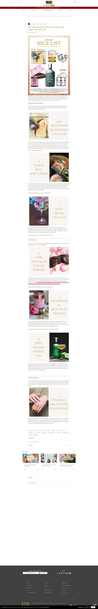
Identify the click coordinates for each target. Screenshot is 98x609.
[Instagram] (44, 5)
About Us (46, 582)
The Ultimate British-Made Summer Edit (30, 465)
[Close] (96, 607)
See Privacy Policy (45, 607)
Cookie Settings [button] (81, 607)
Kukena (53, 430)
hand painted (44, 432)
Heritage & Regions (63, 16)
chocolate (58, 430)
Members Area (65, 582)
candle (38, 430)
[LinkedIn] (49, 5)
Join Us (46, 585)
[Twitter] (47, 5)
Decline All (87, 607)
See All (74, 451)
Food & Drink (46, 16)
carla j (42, 430)
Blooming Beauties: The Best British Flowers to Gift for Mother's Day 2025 (67, 465)
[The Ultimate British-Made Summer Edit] (30, 458)
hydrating (30, 434)
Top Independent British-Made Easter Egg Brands (49, 465)
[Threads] (54, 5)
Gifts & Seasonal (54, 16)
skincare (30, 430)
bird (35, 432)
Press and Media (48, 592)
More (70, 16)
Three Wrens (59, 432)
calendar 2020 (47, 430)
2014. (64, 603)
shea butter (31, 432)
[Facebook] (45, 5)
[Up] (73, 599)
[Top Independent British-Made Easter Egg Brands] (49, 458)
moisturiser (36, 434)
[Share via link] (36, 441)
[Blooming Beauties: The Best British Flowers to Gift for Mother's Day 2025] (67, 458)
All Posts (24, 16)
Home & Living (30, 16)
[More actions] (69, 24)
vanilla (39, 432)
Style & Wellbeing (39, 16)
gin (34, 430)
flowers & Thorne (52, 432)
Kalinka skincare (66, 432)
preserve (63, 430)
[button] (74, 16)
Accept (93, 607)
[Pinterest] (50, 5)
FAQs (46, 587)
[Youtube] (52, 5)
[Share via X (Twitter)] (31, 441)
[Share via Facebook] (28, 441)
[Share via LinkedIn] (34, 441)
